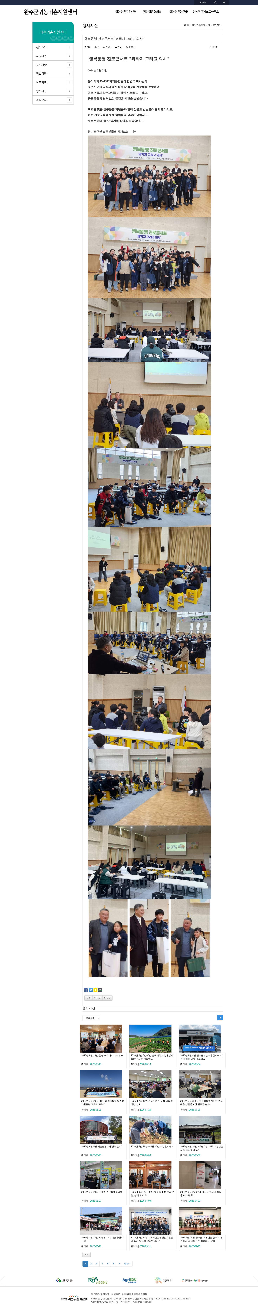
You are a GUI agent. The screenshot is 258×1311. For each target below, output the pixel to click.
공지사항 (41, 65)
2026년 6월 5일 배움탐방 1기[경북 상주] (101, 1146)
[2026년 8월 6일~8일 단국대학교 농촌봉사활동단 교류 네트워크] (152, 1039)
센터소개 (41, 47)
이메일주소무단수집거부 (134, 1294)
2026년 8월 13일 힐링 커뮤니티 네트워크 (102, 1055)
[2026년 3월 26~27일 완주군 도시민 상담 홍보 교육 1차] (202, 1175)
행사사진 (41, 91)
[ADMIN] (215, 2)
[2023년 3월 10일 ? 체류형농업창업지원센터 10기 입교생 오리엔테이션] (152, 1221)
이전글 (97, 998)
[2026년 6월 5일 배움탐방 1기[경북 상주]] (103, 1130)
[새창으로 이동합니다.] (64, 1280)
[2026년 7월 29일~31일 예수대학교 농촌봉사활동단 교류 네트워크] (103, 1084)
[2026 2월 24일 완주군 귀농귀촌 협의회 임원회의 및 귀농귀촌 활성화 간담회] (202, 1221)
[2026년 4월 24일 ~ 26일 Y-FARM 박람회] (103, 1175)
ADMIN (203, 2)
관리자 (87, 47)
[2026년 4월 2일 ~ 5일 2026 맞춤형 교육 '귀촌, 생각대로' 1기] (152, 1175)
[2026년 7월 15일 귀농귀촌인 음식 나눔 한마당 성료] (152, 1084)
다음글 (107, 998)
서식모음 (41, 100)
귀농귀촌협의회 (152, 11)
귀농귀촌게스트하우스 (206, 11)
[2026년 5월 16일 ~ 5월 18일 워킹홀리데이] (152, 1130)
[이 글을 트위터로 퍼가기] (91, 990)
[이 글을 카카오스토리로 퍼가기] (95, 990)
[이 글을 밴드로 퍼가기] (100, 990)
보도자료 (41, 82)
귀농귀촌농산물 (178, 11)
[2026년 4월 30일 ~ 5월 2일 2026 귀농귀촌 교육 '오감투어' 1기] (202, 1130)
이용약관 (115, 1294)
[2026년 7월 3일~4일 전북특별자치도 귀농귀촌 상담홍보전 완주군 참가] (202, 1084)
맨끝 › (127, 1263)
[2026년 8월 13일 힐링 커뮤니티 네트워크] (103, 1039)
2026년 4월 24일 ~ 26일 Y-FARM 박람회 (101, 1192)
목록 (88, 998)
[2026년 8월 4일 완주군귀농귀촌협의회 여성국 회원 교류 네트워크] (202, 1039)
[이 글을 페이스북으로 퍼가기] (86, 990)
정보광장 (41, 73)
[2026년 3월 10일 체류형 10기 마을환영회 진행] (103, 1221)
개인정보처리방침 (100, 1294)
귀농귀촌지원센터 (125, 11)
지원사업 (41, 56)
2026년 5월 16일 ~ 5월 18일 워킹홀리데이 (152, 1146)
